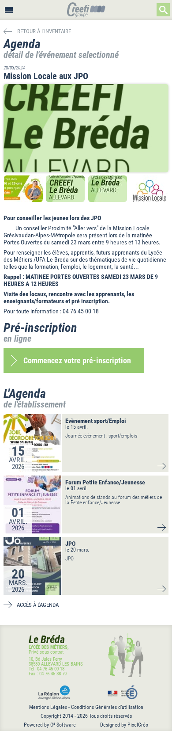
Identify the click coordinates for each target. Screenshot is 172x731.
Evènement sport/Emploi (95, 420)
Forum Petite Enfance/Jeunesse (105, 482)
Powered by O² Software (50, 725)
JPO (70, 543)
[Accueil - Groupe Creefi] (86, 10)
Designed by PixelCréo (124, 725)
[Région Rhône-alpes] (52, 692)
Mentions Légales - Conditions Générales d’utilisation (86, 707)
